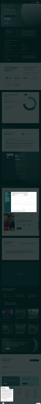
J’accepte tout (11, 400)
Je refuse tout (2, 400)
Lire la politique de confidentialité (4, 398)
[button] (3, 403)
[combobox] (38, 403)
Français (38, 403)
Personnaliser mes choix (7, 400)
